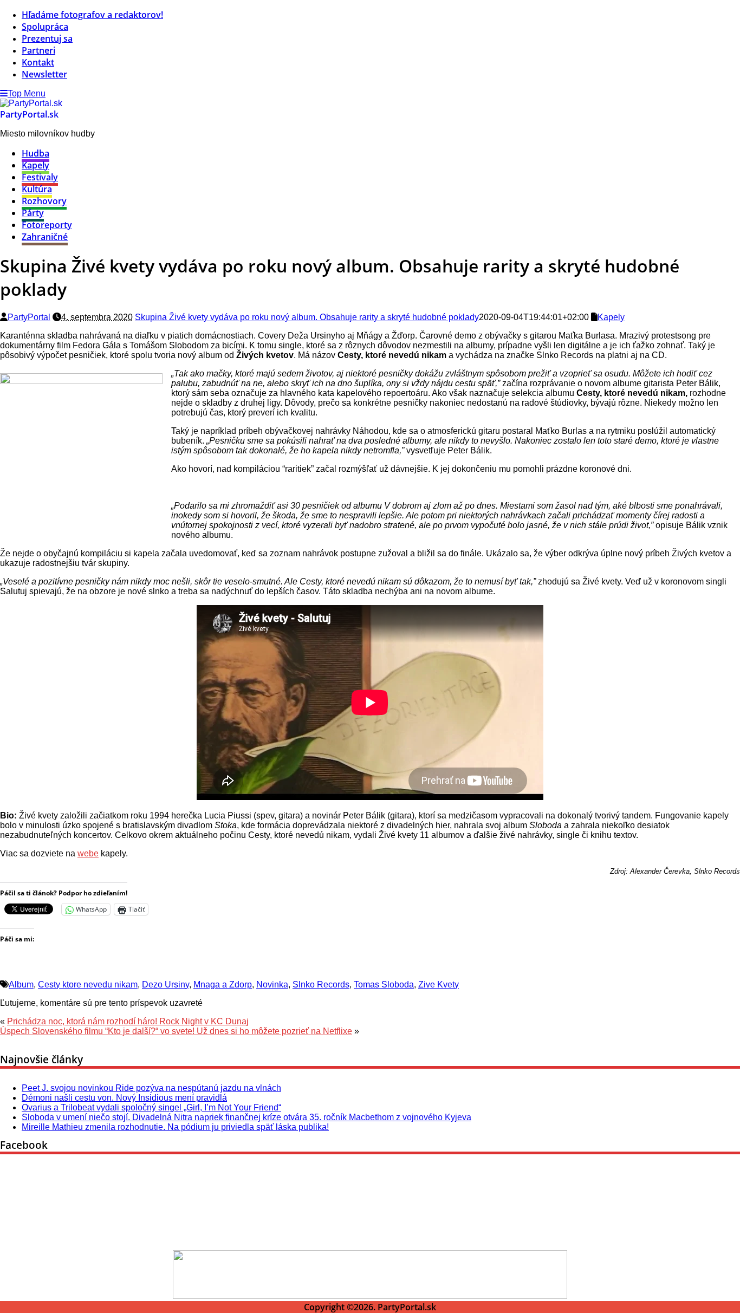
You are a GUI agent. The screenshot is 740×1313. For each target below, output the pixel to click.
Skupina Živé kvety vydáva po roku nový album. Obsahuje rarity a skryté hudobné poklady (307, 317)
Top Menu (27, 93)
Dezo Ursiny (165, 984)
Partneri (38, 50)
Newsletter (44, 74)
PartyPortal (29, 317)
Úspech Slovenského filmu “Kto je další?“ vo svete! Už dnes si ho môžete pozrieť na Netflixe (176, 1031)
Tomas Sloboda (384, 984)
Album (21, 984)
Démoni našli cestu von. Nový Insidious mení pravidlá (124, 1097)
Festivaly (40, 177)
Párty (33, 213)
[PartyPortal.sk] (31, 103)
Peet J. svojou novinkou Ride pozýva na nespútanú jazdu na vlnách (151, 1088)
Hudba (35, 153)
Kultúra (37, 189)
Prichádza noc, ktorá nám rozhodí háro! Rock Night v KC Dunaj (128, 1021)
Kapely (35, 165)
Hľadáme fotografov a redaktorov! (92, 15)
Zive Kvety (438, 984)
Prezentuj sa (47, 38)
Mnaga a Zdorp (222, 984)
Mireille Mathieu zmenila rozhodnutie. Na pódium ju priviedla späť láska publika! (175, 1127)
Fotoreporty (47, 225)
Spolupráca (45, 26)
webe (88, 853)
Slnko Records (321, 984)
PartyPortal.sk (29, 114)
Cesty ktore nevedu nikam (88, 984)
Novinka (272, 984)
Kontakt (38, 62)
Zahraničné (45, 237)
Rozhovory (44, 201)
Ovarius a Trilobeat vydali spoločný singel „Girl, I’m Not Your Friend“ (151, 1107)
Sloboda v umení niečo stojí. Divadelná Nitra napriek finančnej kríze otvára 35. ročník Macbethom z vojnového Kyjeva (246, 1117)
